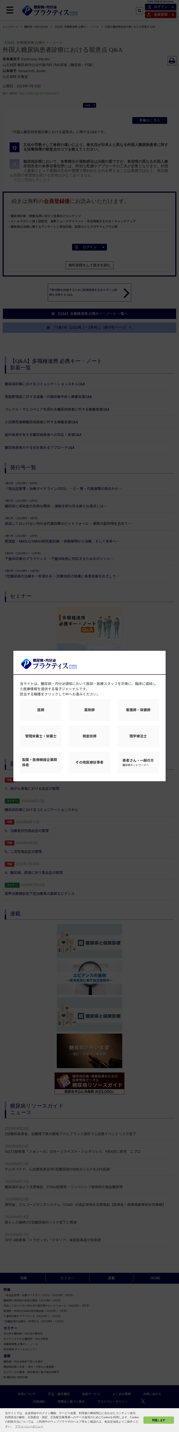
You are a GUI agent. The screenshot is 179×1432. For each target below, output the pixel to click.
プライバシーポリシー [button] (29, 1426)
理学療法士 (138, 736)
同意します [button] (158, 1420)
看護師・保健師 (138, 710)
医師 (40, 710)
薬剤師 (89, 710)
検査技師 (89, 736)
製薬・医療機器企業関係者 (39, 762)
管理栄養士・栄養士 (41, 736)
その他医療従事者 (89, 762)
